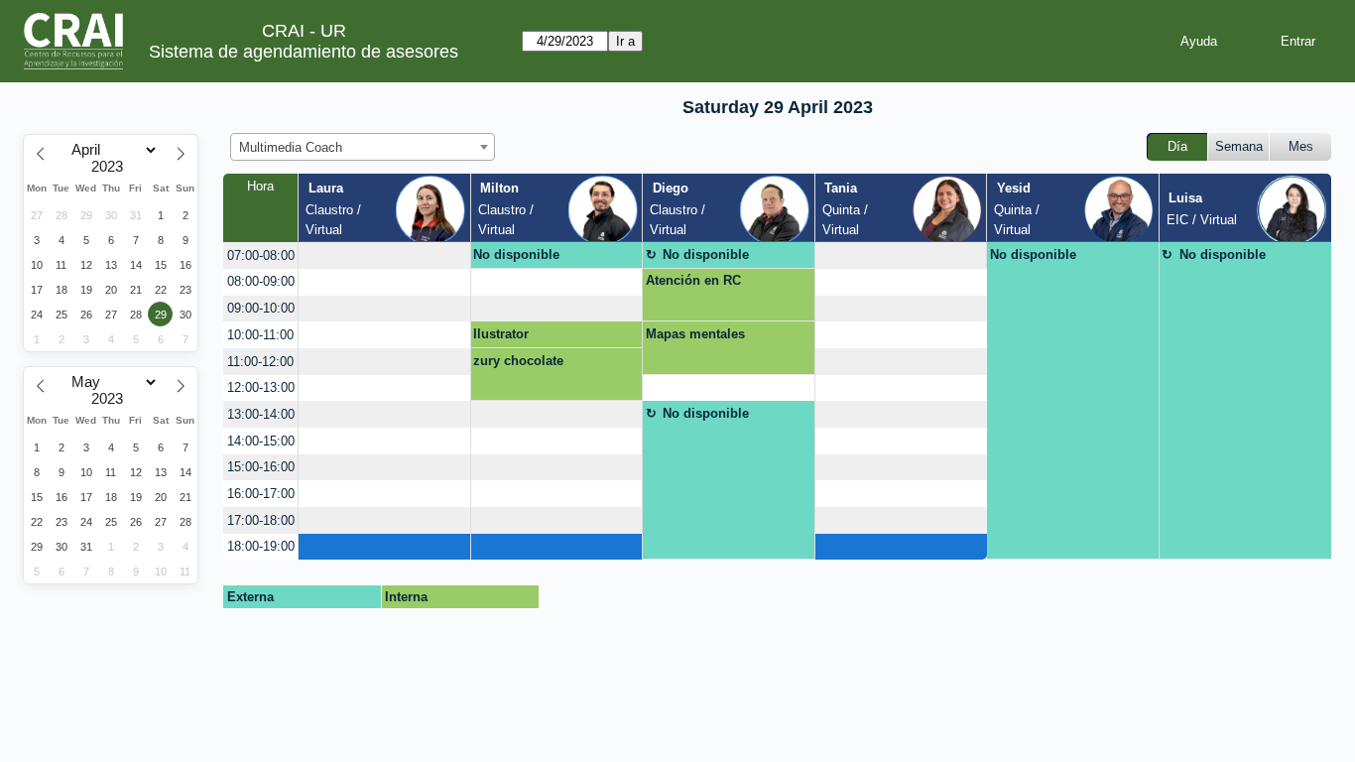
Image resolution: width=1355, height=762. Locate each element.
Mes (1301, 146)
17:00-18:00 (261, 520)
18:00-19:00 (261, 546)
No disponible (516, 254)
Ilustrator (501, 333)
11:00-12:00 (260, 361)
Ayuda (1198, 41)
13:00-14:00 (261, 414)
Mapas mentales (695, 333)
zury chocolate (518, 360)
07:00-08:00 (261, 255)
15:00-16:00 (261, 466)
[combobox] (362, 147)
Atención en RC (693, 280)
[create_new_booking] (384, 255)
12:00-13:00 (261, 387)
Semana (1239, 146)
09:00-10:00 (261, 308)
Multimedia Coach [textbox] (290, 147)
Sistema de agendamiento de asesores (303, 52)
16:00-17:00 (261, 493)
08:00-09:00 (261, 281)
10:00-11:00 (260, 334)
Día (1177, 146)
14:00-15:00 (261, 441)
